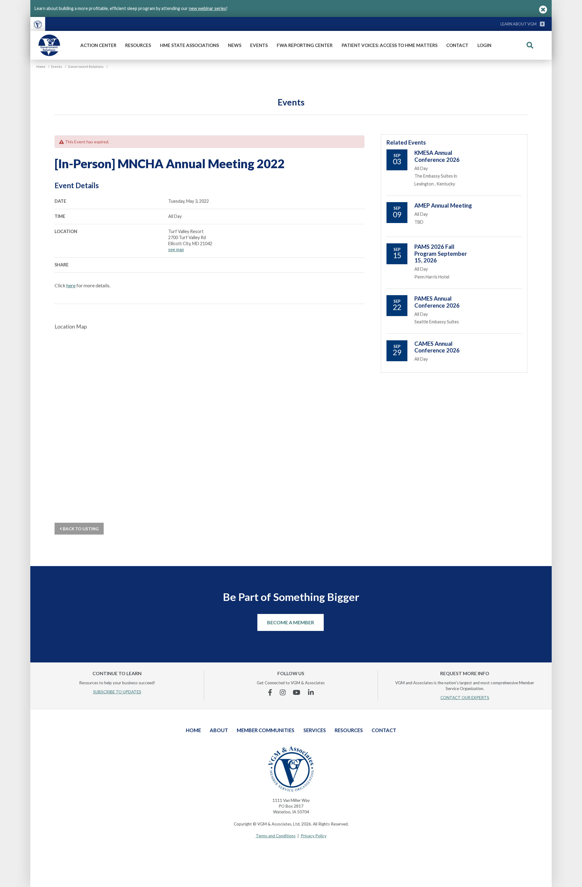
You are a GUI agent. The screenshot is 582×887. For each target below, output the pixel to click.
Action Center (98, 45)
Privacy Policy (313, 835)
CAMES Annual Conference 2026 (437, 347)
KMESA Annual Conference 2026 (437, 156)
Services (314, 730)
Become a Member (290, 622)
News (234, 45)
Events (259, 45)
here (70, 285)
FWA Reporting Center (305, 45)
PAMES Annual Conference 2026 (437, 301)
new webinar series (207, 8)
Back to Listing (80, 528)
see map (176, 249)
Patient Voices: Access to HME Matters (389, 45)
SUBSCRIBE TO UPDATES (117, 691)
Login (484, 45)
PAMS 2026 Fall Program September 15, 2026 (440, 253)
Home (193, 730)
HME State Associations (189, 45)
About (219, 730)
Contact (457, 45)
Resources (138, 45)
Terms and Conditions (276, 835)
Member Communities (265, 730)
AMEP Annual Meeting (443, 205)
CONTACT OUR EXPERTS (464, 697)
